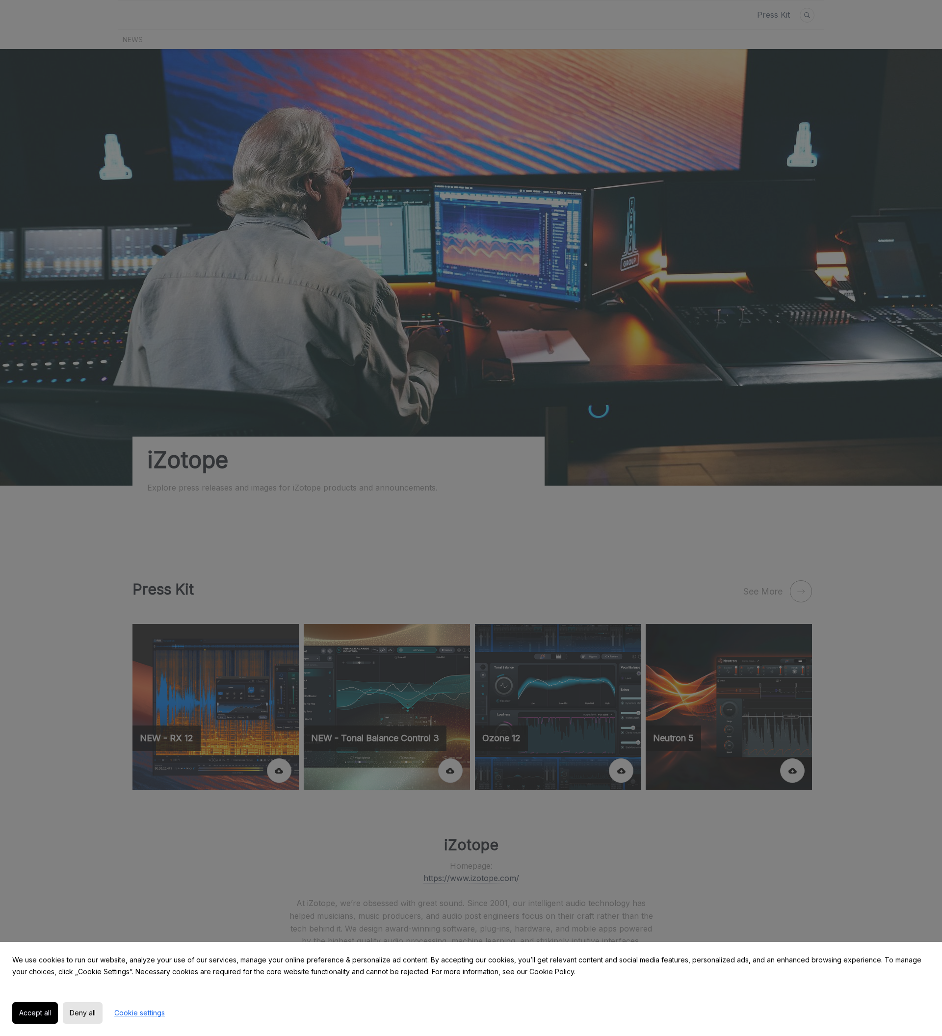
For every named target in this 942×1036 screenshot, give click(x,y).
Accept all (35, 1013)
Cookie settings (139, 1013)
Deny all (83, 1013)
